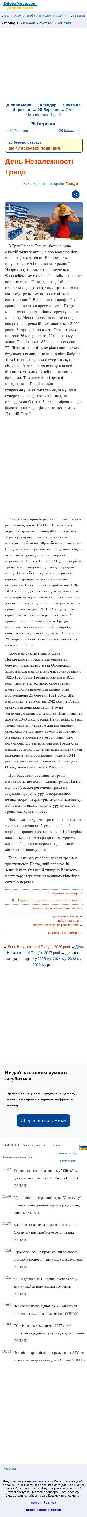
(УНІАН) (20, 1186)
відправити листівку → (67, 916)
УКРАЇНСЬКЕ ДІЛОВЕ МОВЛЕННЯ (47, 16)
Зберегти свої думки (43, 1120)
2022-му (39, 965)
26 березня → (70, 130)
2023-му (74, 959)
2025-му (44, 959)
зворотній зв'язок (43, 1502)
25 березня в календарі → (65, 893)
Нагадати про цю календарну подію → (56, 908)
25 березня (49, 110)
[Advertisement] (43, 66)
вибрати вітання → (70, 920)
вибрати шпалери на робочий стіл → (58, 925)
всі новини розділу (65, 1153)
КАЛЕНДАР (11, 23)
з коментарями (68, 1160)
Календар (46, 105)
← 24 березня (16, 130)
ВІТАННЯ (28, 23)
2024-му (59, 959)
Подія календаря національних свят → (49, 900)
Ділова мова (18, 105)
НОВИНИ (79, 16)
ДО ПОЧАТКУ (12, 16)
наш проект (40, 1481)
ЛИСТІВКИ (46, 23)
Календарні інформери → (65, 932)
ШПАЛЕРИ (64, 23)
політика (10, 1469)
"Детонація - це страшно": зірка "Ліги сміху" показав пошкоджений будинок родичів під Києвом (47, 1205)
